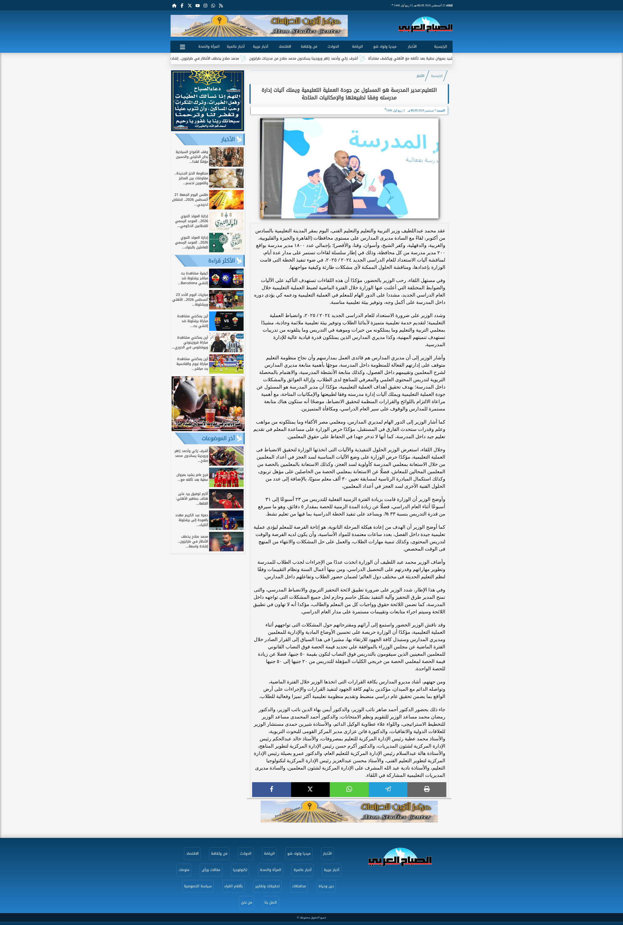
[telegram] (388, 789)
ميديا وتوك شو (384, 46)
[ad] (207, 130)
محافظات (299, 886)
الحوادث (333, 46)
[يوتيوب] (198, 5)
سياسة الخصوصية (198, 886)
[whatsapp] (349, 789)
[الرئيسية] (174, 5)
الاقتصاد (285, 46)
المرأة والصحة (209, 46)
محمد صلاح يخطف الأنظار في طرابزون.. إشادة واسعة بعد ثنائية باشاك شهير (216, 58)
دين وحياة (326, 886)
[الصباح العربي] (426, 24)
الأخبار (412, 46)
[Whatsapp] (213, 5)
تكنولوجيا (240, 870)
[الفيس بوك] (182, 5)
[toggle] (182, 46)
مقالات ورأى (211, 870)
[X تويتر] (190, 5)
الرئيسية (440, 46)
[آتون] (259, 26)
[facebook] (271, 789)
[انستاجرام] (205, 5)
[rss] (221, 5)
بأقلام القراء (233, 886)
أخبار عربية (260, 46)
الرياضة (357, 46)
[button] (176, 25)
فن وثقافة (309, 46)
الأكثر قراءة (221, 261)
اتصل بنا (271, 902)
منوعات (184, 870)
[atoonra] (349, 812)
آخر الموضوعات (218, 438)
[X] (310, 789)
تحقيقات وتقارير (267, 886)
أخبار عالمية (236, 46)
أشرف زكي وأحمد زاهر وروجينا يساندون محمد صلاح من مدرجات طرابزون (339, 58)
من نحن (246, 902)
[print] (426, 789)
